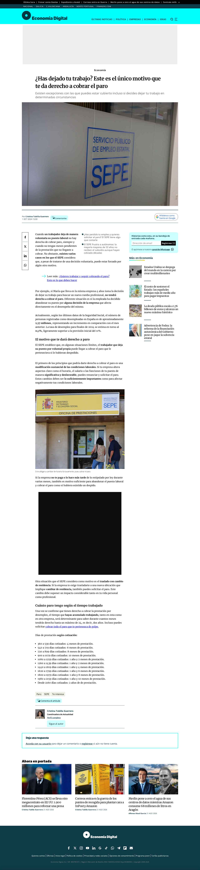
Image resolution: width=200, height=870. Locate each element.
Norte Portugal (85, 6)
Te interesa (58, 694)
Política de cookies (74, 855)
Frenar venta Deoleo (48, 2)
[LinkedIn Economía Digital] (25, 255)
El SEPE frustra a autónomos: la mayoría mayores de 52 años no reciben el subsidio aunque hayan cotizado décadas (102, 248)
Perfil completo (54, 717)
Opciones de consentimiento (121, 855)
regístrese (87, 743)
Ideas (163, 19)
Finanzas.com (104, 6)
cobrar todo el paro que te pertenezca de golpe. (72, 626)
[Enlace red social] (69, 848)
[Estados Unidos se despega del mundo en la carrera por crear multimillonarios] (135, 271)
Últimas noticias (101, 19)
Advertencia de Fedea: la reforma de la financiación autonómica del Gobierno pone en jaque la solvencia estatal (159, 332)
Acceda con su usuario (38, 743)
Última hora (29, 2)
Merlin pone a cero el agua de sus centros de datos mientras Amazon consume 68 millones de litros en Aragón (151, 804)
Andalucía (68, 6)
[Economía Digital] (44, 16)
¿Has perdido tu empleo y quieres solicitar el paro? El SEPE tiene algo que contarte (102, 237)
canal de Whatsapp (161, 249)
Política (121, 19)
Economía (150, 19)
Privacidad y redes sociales (96, 855)
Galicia (39, 6)
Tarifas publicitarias (160, 855)
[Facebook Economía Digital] (25, 237)
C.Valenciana (53, 6)
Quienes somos (38, 855)
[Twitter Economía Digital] (25, 246)
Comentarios (61, 218)
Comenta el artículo (50, 700)
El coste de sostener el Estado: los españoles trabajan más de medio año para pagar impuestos (159, 291)
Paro (39, 694)
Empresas (135, 19)
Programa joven (143, 855)
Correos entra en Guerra (95, 2)
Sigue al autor (56, 723)
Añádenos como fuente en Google (167, 216)
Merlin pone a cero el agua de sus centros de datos (135, 2)
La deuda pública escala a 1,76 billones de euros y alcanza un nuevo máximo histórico (161, 309)
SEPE (46, 694)
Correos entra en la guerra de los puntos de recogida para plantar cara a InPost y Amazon (99, 802)
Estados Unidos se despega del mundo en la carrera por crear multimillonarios (160, 270)
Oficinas (50, 855)
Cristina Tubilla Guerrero (37, 216)
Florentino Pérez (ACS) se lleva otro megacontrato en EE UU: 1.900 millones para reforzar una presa (45, 802)
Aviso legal (60, 855)
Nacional (28, 6)
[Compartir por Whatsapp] (25, 265)
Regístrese (167, 243)
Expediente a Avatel (70, 2)
